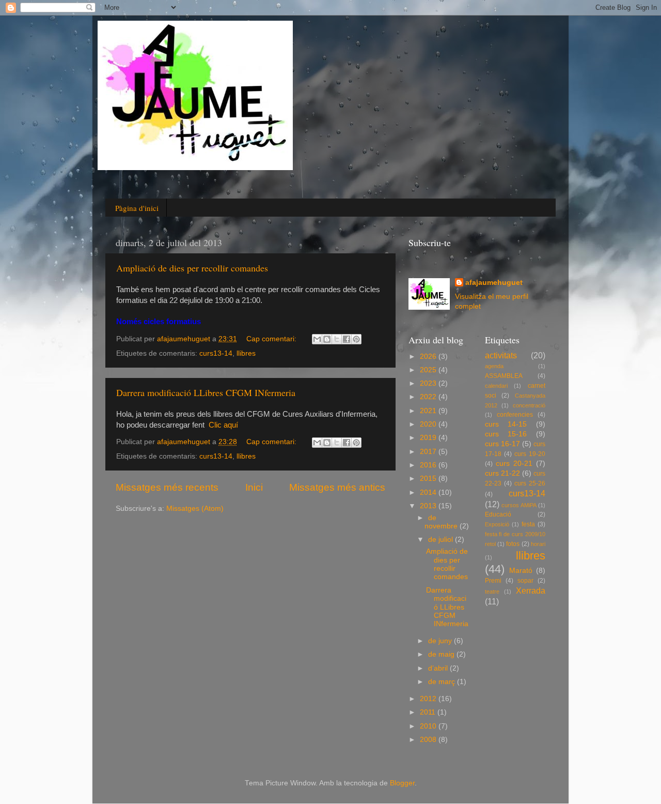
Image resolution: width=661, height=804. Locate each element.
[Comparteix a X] (337, 339)
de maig (442, 654)
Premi (493, 580)
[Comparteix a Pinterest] (356, 339)
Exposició (497, 524)
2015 (429, 478)
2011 (428, 712)
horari (538, 544)
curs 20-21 (514, 463)
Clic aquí (223, 425)
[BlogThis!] (327, 339)
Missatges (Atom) (195, 508)
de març (442, 682)
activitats (501, 355)
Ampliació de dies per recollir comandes (192, 268)
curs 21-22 (502, 473)
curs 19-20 (529, 454)
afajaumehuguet (494, 282)
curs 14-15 (506, 424)
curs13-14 (215, 353)
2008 (429, 740)
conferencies (515, 414)
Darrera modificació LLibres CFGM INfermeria (205, 392)
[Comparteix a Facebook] (346, 339)
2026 (429, 356)
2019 (429, 438)
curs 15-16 (506, 434)
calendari (496, 386)
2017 (429, 452)
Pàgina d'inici (137, 208)
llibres (246, 353)
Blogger (402, 783)
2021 (429, 411)
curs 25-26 (529, 483)
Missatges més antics (337, 487)
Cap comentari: (272, 339)
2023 (429, 383)
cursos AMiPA (519, 505)
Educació (498, 514)
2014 (429, 492)
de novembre (442, 522)
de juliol (441, 539)
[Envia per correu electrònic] (317, 339)
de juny (441, 641)
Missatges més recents (167, 487)
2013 (429, 506)
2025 (429, 370)
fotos (513, 544)
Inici (254, 487)
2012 (429, 699)
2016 (429, 465)
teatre (492, 591)
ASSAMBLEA (504, 376)
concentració (529, 405)
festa (528, 524)
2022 (429, 397)
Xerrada (530, 590)
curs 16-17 (502, 444)
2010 (429, 726)
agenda (494, 366)
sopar (525, 580)
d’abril (439, 668)
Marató (520, 570)
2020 (429, 424)
